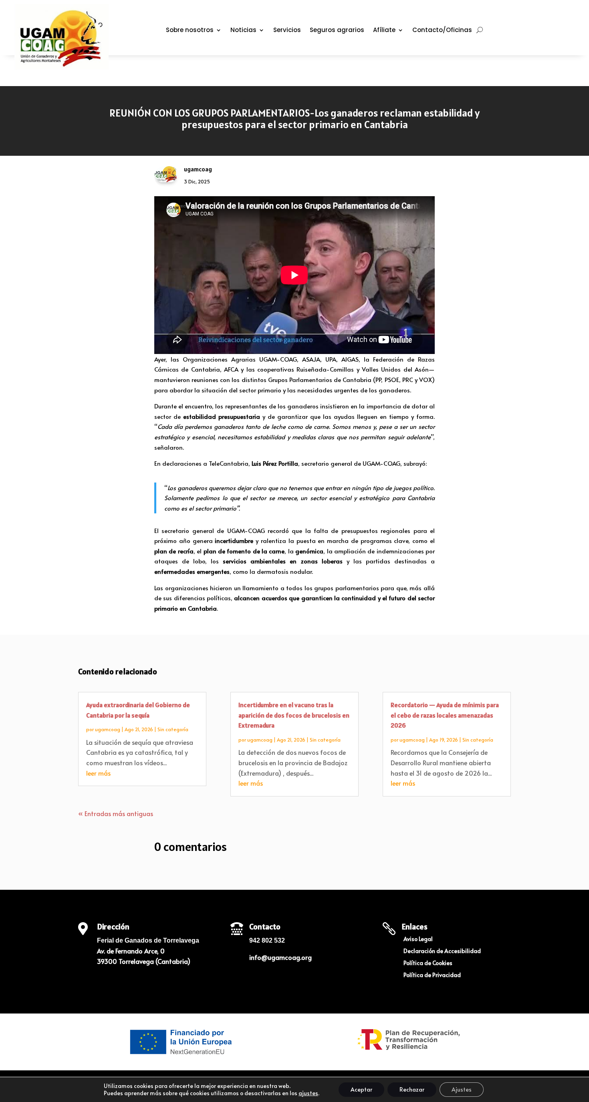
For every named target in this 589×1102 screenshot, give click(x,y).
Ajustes (462, 1089)
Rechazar (411, 1089)
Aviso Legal (418, 939)
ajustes (308, 1093)
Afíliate (384, 30)
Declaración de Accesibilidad (442, 951)
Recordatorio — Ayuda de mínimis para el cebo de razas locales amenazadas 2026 (445, 715)
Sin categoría (172, 729)
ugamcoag (107, 729)
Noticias (243, 30)
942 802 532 (267, 940)
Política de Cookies (427, 963)
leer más (98, 772)
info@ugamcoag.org (280, 957)
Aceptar (361, 1089)
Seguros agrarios (337, 30)
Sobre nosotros (190, 30)
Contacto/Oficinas (442, 30)
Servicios (287, 30)
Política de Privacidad (432, 975)
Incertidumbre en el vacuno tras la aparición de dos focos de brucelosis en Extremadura (293, 715)
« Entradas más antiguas (115, 813)
